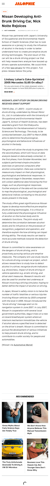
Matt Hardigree (9, 30)
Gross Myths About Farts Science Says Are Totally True (11, 428)
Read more (8, 92)
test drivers (16, 68)
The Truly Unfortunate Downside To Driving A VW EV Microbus (12, 464)
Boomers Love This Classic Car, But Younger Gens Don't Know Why (36, 466)
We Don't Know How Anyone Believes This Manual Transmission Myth (37, 430)
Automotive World (23, 345)
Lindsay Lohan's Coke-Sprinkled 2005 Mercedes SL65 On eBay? (24, 81)
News (5, 11)
